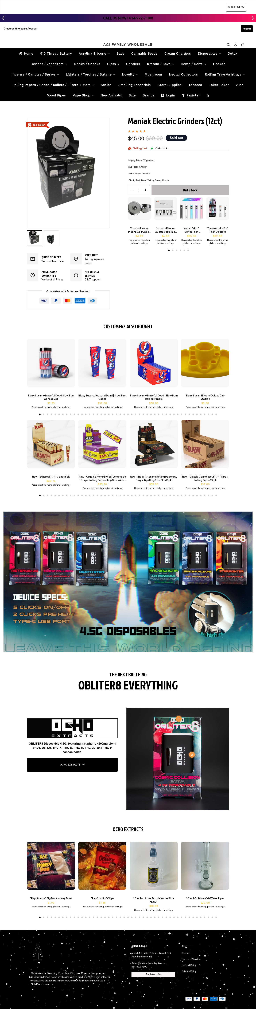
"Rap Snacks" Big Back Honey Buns (51, 898)
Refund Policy (189, 965)
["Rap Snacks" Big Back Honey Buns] (51, 867)
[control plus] (146, 190)
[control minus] (130, 190)
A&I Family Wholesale (128, 44)
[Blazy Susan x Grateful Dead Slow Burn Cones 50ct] (51, 364)
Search (186, 953)
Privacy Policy (189, 971)
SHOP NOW (236, 7)
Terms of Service (191, 959)
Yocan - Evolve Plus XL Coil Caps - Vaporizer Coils (139, 230)
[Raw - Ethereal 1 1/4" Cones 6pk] (51, 445)
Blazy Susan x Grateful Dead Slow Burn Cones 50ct (51, 397)
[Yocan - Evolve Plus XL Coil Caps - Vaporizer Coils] (139, 210)
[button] (169, 250)
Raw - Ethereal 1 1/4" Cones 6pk (51, 476)
